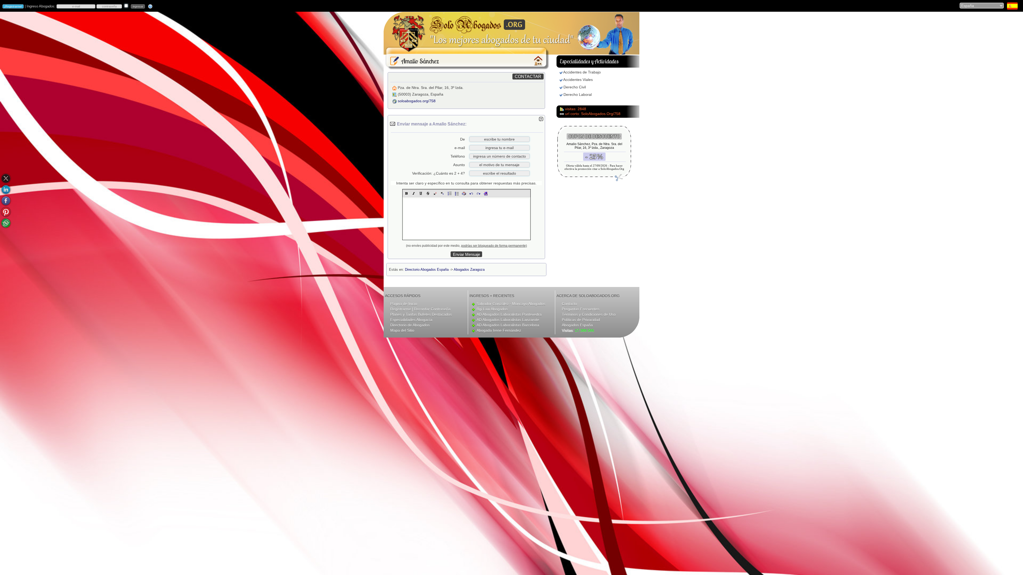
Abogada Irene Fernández (499, 330)
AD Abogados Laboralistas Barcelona (508, 325)
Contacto (569, 304)
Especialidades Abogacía (411, 320)
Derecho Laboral (577, 94)
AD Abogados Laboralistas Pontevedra (509, 314)
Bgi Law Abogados (492, 309)
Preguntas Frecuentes (580, 309)
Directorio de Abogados (410, 325)
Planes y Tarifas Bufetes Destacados (421, 314)
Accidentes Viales (578, 79)
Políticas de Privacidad (581, 320)
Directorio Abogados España (427, 270)
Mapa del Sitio (402, 330)
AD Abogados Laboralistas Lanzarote (508, 320)
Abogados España (577, 325)
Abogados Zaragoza (469, 270)
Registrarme (400, 309)
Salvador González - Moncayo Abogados (511, 304)
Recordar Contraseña (432, 309)
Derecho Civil (574, 87)
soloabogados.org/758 (417, 101)
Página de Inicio (403, 304)
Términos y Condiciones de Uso (589, 314)
